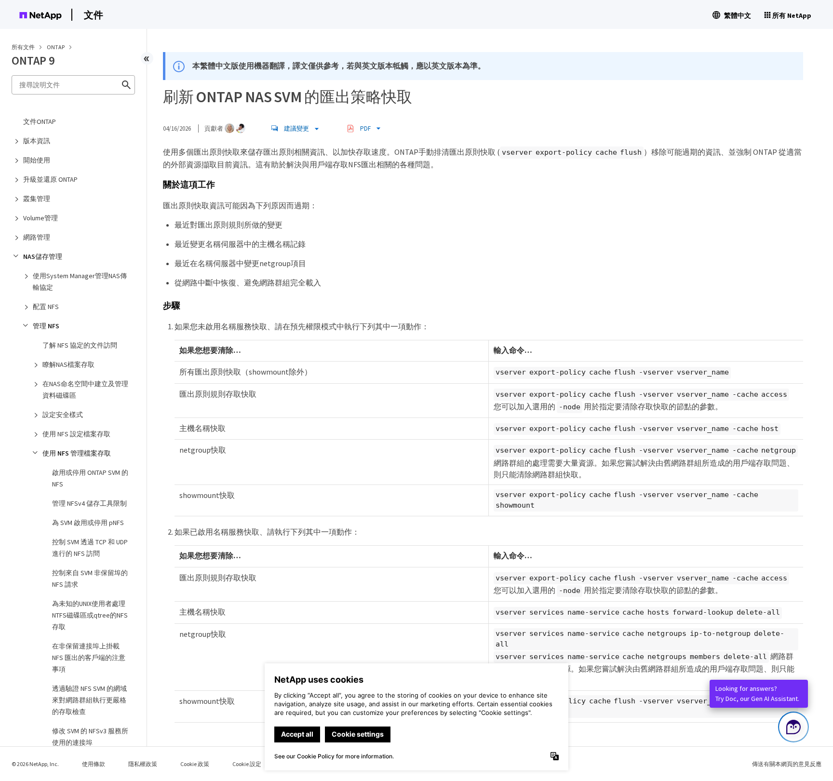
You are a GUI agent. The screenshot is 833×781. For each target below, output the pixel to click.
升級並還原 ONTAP (50, 179)
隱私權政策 (142, 764)
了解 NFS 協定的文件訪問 (79, 345)
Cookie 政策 (194, 764)
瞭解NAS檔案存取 (68, 364)
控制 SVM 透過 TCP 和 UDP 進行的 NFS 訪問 (90, 548)
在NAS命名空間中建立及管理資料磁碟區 (85, 389)
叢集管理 (36, 198)
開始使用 (36, 160)
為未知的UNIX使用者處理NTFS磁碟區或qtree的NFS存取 (90, 615)
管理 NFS (46, 326)
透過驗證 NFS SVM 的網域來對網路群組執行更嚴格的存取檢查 (89, 700)
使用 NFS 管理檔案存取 (76, 453)
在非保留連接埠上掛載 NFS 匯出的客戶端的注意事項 (88, 657)
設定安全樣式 (62, 414)
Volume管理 (40, 218)
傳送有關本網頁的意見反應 (786, 764)
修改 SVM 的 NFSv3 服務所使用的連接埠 (90, 737)
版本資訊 (36, 140)
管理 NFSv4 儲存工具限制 (89, 503)
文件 (93, 15)
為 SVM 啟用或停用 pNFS (88, 522)
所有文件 (23, 47)
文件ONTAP (39, 121)
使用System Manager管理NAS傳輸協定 (80, 281)
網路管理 (36, 237)
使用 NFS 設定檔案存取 (76, 434)
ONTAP (56, 47)
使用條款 (93, 764)
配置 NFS (46, 306)
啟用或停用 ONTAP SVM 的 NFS (90, 478)
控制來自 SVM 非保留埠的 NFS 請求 (90, 578)
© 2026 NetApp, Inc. (35, 764)
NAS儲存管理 (42, 256)
